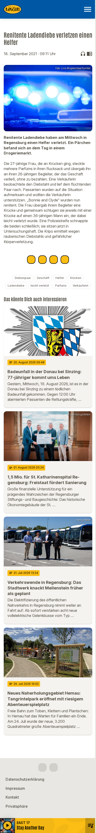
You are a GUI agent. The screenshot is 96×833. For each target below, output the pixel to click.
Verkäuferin (80, 285)
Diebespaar (23, 278)
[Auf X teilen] (42, 259)
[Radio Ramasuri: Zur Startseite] (42, 9)
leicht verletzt (40, 285)
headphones (83, 54)
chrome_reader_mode (89, 54)
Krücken (75, 278)
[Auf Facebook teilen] (31, 259)
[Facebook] (42, 767)
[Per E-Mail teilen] (65, 259)
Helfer (59, 278)
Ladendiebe (16, 285)
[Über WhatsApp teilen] (53, 259)
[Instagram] (53, 767)
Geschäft (43, 278)
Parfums (61, 285)
